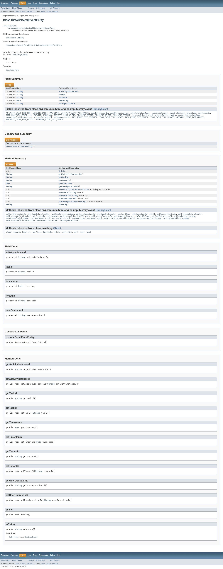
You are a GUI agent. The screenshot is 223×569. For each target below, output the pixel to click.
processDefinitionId (142, 115)
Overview (5, 3)
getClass (37, 232)
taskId (62, 94)
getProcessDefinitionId (189, 214)
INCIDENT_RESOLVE (121, 115)
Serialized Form (12, 70)
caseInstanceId (177, 113)
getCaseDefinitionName (63, 214)
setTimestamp (65, 199)
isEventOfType (142, 216)
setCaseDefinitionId (162, 216)
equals (17, 232)
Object (57, 228)
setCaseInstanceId (61, 218)
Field (17, 11)
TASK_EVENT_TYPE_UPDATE (162, 117)
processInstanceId (43, 117)
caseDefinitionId (99, 113)
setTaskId (63, 192)
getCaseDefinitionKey (39, 214)
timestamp (63, 101)
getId (152, 214)
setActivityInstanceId (70, 189)
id (30, 115)
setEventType (78, 218)
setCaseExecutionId (40, 218)
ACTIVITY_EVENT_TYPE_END (18, 113)
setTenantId (65, 195)
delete (62, 171)
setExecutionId (94, 218)
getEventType (124, 214)
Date (19, 101)
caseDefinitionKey (119, 113)
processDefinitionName (189, 115)
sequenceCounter (62, 117)
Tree (35, 3)
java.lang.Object (9, 26)
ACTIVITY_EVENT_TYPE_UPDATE (75, 113)
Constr (22, 11)
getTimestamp (65, 183)
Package (14, 3)
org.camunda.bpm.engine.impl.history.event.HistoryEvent (31, 28)
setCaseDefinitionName (17, 218)
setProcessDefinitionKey (149, 218)
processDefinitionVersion (19, 117)
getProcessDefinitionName (45, 216)
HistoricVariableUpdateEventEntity (48, 45)
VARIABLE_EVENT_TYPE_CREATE (190, 117)
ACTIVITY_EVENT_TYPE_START (46, 113)
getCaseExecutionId (85, 214)
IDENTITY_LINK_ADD (43, 115)
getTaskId (63, 177)
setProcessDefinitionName (176, 218)
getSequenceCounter (123, 216)
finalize (26, 232)
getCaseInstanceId (106, 214)
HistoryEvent (20, 54)
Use (29, 3)
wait (76, 232)
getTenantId (65, 180)
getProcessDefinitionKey (18, 216)
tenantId (63, 97)
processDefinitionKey (165, 115)
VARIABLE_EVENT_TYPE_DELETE (20, 119)
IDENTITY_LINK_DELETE (64, 115)
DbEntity (20, 38)
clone (8, 232)
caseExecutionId (159, 113)
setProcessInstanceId (47, 220)
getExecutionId (139, 214)
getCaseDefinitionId (16, 214)
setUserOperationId (68, 202)
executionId (204, 113)
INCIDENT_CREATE (85, 115)
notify (57, 232)
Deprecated (43, 3)
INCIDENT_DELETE (103, 115)
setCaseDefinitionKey (184, 216)
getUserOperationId (68, 186)
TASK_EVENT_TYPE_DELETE (136, 117)
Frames (30, 8)
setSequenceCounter (69, 220)
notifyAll (67, 232)
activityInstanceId (68, 91)
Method (29, 11)
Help (59, 3)
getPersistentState (166, 214)
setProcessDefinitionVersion (20, 220)
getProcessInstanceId (101, 216)
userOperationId (67, 104)
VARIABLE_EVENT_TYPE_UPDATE (49, 119)
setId (106, 218)
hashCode (47, 232)
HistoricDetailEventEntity (19, 146)
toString (63, 205)
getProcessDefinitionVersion (74, 216)
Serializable (11, 38)
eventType (191, 113)
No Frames (40, 8)
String (20, 91)
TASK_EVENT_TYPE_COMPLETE (84, 117)
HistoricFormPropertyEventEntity (19, 45)
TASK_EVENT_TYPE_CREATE (111, 117)
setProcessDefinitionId (123, 218)
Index (52, 3)
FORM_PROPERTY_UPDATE (16, 115)
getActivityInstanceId (70, 174)
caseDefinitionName (139, 113)
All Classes (54, 8)
